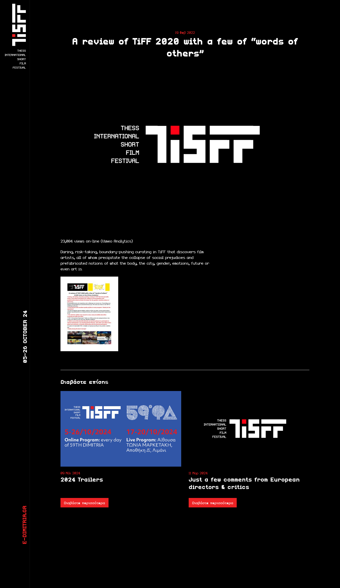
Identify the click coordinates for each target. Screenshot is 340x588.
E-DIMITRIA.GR (24, 525)
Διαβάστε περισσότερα (84, 502)
